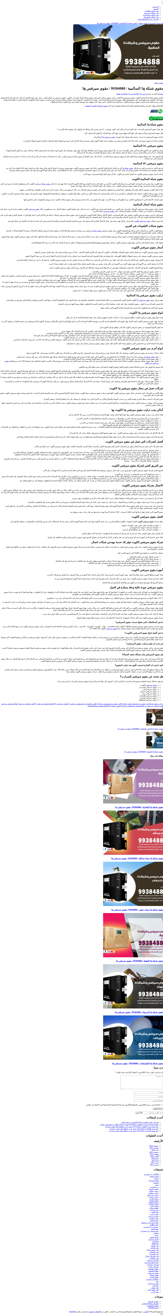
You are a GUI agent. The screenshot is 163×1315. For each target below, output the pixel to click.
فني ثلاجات (154, 1248)
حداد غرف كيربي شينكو (150, 1223)
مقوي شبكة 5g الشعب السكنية (96, 106)
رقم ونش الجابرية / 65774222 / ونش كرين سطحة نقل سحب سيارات (134, 1131)
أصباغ (156, 1178)
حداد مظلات (154, 1225)
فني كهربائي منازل (152, 1256)
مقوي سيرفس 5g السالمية (58, 704)
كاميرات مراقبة (153, 1260)
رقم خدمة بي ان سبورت (150, 1231)
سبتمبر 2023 (154, 1148)
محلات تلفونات (153, 1269)
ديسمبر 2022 (154, 1152)
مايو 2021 (155, 1160)
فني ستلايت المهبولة (151, 17)
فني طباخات (154, 1252)
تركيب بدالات (154, 1191)
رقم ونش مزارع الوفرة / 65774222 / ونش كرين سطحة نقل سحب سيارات (132, 1127)
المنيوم (156, 1183)
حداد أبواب (155, 1212)
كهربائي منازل (153, 1267)
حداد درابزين (154, 1214)
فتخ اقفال (155, 1244)
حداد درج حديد (153, 1216)
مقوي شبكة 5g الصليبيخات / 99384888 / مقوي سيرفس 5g (137, 1063)
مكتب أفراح (154, 1277)
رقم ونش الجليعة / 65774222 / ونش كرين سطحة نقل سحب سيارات (134, 1129)
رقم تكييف (155, 1229)
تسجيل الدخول (153, 1302)
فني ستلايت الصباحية (151, 15)
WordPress (73, 1312)
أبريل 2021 (155, 1163)
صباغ (157, 1235)
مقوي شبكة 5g (127, 168)
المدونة (156, 9)
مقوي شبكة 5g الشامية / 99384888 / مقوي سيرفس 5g (139, 807)
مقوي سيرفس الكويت (142, 221)
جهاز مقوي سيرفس (142, 704)
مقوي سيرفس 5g (108, 137)
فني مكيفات (154, 1258)
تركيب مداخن (154, 1197)
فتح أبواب (155, 1241)
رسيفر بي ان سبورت (151, 1227)
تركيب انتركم (154, 1189)
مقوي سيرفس (33, 209)
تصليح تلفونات (153, 1202)
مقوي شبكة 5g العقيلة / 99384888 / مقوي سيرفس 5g (139, 961)
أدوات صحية (154, 1176)
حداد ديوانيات (154, 1218)
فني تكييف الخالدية (152, 11)
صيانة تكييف (154, 1237)
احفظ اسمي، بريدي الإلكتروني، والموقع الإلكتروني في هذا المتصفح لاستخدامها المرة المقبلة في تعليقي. (123, 1105)
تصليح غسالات (153, 1204)
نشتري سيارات (153, 1283)
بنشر (157, 1185)
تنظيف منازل (154, 1208)
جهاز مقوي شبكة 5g (128, 704)
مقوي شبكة (158, 83)
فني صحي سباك (153, 1250)
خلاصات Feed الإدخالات (150, 1304)
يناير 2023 (155, 1150)
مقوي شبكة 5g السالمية (111, 706)
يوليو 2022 (155, 1158)
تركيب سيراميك (153, 1195)
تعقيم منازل (154, 1206)
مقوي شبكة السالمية (95, 706)
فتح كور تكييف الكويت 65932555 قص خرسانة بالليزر (139, 1122)
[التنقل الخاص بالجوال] (162, 1)
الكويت (145, 1312)
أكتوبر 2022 (154, 1156)
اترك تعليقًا (120, 94)
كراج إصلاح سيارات (151, 1262)
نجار (157, 1281)
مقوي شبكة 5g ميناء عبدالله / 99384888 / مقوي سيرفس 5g (137, 858)
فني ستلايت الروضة (151, 13)
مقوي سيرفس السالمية (20, 704)
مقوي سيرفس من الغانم (149, 706)
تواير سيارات (154, 1210)
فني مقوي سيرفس (114, 704)
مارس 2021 (154, 1165)
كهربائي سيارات (153, 1265)
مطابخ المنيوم (153, 1271)
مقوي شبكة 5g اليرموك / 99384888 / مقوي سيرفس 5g (139, 1012)
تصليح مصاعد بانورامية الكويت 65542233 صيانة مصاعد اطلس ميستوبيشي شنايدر (129, 1124)
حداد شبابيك (154, 1220)
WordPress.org (153, 1308)
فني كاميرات (154, 1254)
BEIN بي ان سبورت (151, 1174)
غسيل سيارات (153, 1239)
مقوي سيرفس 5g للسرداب (38, 704)
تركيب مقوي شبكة (156, 704)
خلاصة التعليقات (153, 1306)
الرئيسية (155, 7)
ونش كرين (155, 1292)
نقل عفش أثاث (153, 1290)
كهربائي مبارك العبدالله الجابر (148, 19)
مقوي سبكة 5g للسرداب (99, 704)
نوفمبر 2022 (154, 1154)
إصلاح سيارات (153, 1181)
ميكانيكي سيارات (152, 1279)
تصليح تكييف (154, 1199)
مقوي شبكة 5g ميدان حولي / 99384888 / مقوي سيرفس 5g (137, 910)
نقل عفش (155, 1288)
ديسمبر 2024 (154, 1146)
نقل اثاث (155, 1286)
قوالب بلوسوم (94, 1312)
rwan (161, 94)
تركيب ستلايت (153, 1193)
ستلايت (156, 1233)
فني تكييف (155, 1246)
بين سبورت (154, 1187)
